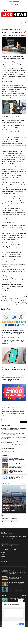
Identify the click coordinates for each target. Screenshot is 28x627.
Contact (2, 559)
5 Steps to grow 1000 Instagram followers (11, 405)
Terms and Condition (5, 564)
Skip (17, 624)
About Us (3, 556)
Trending (13, 291)
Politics (7, 330)
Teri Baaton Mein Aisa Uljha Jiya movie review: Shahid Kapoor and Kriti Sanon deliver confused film (16, 583)
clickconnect (22, 35)
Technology (16, 330)
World (10, 503)
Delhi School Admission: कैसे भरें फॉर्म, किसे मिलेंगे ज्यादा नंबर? (12, 445)
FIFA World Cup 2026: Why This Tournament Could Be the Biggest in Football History (16, 471)
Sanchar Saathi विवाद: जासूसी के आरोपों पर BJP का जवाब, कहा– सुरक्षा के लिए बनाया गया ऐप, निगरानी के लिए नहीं (13, 334)
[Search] (25, 23)
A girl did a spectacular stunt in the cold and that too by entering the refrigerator (16, 589)
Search (3, 420)
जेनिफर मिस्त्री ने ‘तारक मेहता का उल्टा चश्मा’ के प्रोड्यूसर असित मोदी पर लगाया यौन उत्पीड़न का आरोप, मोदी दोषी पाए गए (17, 572)
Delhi (3, 330)
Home (2, 554)
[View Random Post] (23, 23)
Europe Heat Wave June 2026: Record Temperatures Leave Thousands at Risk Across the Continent (13, 429)
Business (4, 403)
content (6, 245)
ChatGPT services (15, 169)
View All (23, 455)
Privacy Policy (4, 561)
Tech (8, 291)
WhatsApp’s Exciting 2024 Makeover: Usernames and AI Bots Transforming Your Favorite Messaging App (13, 369)
